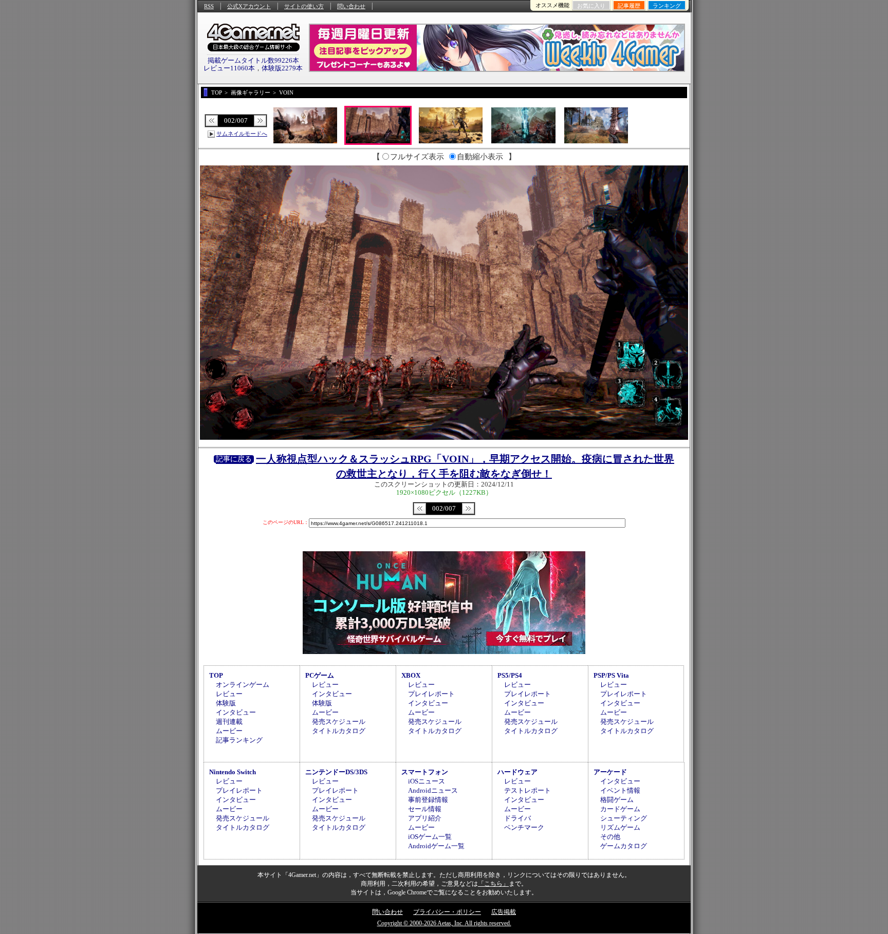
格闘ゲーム (617, 800)
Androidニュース (433, 790)
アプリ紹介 (424, 818)
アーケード (610, 772)
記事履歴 (629, 6)
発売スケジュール (338, 721)
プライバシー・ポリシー (447, 912)
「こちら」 (493, 883)
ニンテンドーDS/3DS (336, 772)
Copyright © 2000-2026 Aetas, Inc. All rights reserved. (444, 923)
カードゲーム (620, 809)
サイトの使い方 (304, 6)
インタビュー (236, 712)
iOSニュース (426, 781)
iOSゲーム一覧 (430, 836)
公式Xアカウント (249, 6)
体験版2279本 (282, 68)
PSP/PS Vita (611, 675)
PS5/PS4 (509, 675)
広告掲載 (503, 912)
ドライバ (517, 818)
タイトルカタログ (338, 731)
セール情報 (424, 809)
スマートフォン (424, 772)
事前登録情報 (428, 800)
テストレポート (527, 790)
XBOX (410, 675)
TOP (216, 675)
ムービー (229, 731)
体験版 (226, 703)
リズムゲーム (620, 827)
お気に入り (591, 6)
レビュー (229, 694)
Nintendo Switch (232, 772)
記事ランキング (239, 740)
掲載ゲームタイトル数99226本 (253, 60)
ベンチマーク (524, 827)
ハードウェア (517, 772)
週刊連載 (229, 721)
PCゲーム (319, 675)
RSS (209, 6)
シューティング (623, 818)
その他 (610, 836)
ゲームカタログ (623, 846)
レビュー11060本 (229, 68)
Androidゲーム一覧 (436, 846)
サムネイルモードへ (241, 133)
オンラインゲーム (242, 684)
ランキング (667, 6)
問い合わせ (351, 6)
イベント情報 (620, 790)
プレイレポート (431, 694)
